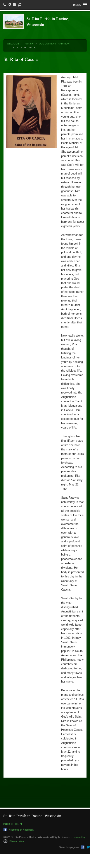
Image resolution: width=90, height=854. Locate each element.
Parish (29, 43)
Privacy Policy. (16, 841)
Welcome (13, 43)
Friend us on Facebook (21, 829)
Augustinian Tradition (54, 43)
